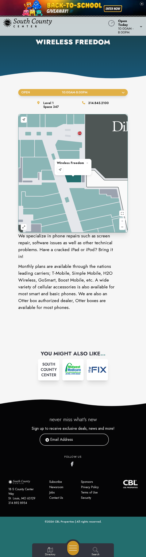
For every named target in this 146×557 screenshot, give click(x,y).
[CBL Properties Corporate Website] (123, 484)
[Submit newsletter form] (101, 439)
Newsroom (56, 487)
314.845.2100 (98, 103)
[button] (129, 26)
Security (86, 498)
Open (54, 92)
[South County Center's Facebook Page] (73, 463)
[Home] (55, 26)
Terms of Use (89, 492)
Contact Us (56, 498)
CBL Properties (64, 522)
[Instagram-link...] (73, 370)
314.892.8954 (17, 503)
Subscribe (55, 482)
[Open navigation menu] (73, 548)
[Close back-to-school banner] (142, 4)
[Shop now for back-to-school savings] (113, 8)
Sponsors (87, 482)
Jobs (52, 492)
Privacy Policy (90, 487)
